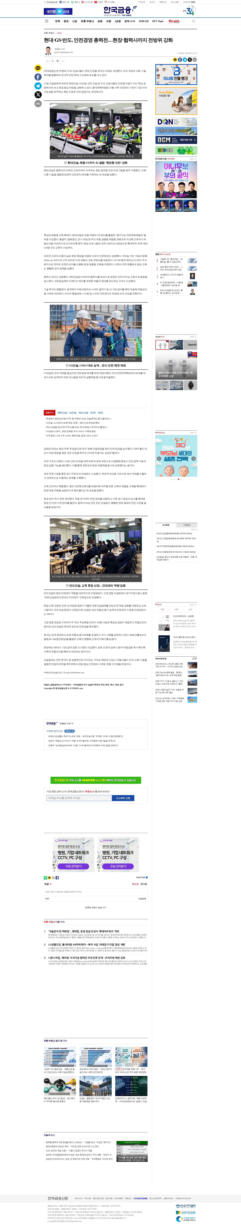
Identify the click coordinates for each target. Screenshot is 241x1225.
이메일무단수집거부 (183, 1198)
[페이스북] (64, 2)
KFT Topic (158, 21)
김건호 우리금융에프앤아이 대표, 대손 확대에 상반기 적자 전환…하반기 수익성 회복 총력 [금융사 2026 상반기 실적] (80, 1155)
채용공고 (128, 1198)
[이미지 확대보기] (138, 106)
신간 (190, 609)
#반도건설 (83, 412)
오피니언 (144, 21)
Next (193, 458)
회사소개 (78, 1198)
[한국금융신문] (51, 2)
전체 (57, 21)
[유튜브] (98, 2)
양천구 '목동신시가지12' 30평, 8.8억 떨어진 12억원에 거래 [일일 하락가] (81, 741)
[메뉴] (46, 21)
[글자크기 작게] (52, 61)
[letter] (109, 2)
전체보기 (69, 731)
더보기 (192, 159)
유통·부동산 (87, 21)
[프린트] (47, 61)
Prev (159, 458)
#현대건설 (62, 412)
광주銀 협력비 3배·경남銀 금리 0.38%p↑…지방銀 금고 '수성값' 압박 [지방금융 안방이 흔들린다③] (80, 1142)
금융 (99, 21)
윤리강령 (109, 1198)
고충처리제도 (168, 1198)
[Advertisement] (67, 202)
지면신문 (186, 2)
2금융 (118, 21)
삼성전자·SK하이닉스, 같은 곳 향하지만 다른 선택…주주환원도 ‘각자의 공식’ (79, 1159)
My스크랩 (175, 2)
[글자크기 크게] (57, 61)
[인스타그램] (87, 2)
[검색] (193, 21)
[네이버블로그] (75, 2)
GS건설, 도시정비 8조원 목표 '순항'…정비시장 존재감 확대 (72, 423)
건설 (59, 33)
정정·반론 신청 (98, 1198)
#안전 (93, 412)
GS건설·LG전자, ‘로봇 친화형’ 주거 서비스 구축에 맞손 (71, 431)
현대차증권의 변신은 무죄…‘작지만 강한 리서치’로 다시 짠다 (72, 1146)
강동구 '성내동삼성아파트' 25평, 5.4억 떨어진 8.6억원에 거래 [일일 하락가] (83, 745)
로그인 (152, 2)
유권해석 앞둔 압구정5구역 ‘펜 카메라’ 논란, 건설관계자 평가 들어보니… (79, 419)
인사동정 (165, 525)
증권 (66, 21)
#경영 (100, 412)
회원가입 (163, 2)
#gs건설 (72, 412)
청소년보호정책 (155, 1198)
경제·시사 (129, 21)
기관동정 (186, 525)
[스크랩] (62, 61)
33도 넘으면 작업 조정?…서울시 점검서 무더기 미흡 (69, 1151)
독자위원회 (118, 1198)
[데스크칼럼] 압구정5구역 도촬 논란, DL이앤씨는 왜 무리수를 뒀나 (76, 427)
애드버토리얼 (160, 659)
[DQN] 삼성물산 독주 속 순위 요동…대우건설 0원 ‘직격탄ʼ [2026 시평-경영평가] (85, 736)
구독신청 (141, 2)
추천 (162, 609)
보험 (108, 21)
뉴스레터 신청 (123, 798)
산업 (74, 21)
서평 (176, 609)
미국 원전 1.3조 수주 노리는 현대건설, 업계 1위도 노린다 (72, 436)
